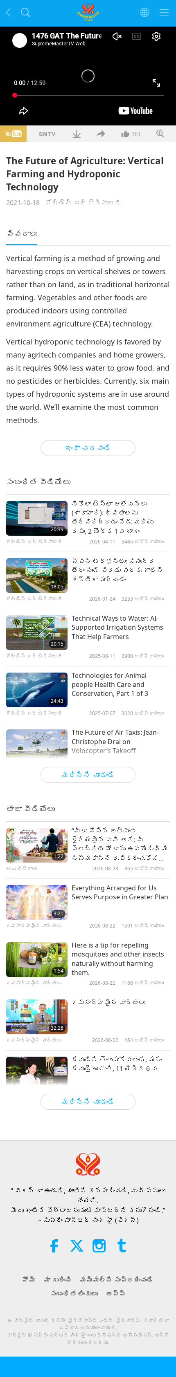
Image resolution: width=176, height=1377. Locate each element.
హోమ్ (29, 1279)
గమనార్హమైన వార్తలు (108, 1002)
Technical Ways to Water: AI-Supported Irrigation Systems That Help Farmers (117, 627)
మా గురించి (58, 1279)
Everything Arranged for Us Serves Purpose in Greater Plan (120, 892)
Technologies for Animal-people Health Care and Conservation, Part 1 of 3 (110, 684)
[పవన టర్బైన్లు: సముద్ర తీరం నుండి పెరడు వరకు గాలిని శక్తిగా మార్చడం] (37, 575)
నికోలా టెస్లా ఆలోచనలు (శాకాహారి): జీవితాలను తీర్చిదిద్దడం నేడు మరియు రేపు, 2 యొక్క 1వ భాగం (112, 517)
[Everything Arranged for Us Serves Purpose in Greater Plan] (37, 902)
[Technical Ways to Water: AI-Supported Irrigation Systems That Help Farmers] (37, 632)
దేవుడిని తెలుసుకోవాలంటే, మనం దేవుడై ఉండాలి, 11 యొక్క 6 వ (117, 1064)
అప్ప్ (116, 1293)
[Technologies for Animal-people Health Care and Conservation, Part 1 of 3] (37, 690)
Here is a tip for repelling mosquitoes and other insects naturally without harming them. (118, 959)
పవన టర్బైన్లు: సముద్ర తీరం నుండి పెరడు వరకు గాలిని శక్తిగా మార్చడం (117, 570)
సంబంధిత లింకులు (74, 1293)
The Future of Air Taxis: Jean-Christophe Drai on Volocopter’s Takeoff (115, 741)
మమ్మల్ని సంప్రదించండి (116, 1279)
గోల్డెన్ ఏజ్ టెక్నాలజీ (83, 202)
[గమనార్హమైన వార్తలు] (37, 1016)
